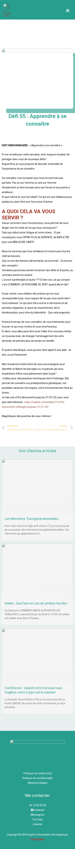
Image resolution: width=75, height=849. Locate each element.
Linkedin (37, 824)
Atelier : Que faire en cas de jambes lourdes (36, 603)
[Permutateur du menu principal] (67, 10)
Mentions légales (37, 782)
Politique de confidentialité (37, 778)
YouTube (37, 819)
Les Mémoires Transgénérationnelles (31, 519)
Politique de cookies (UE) (37, 773)
